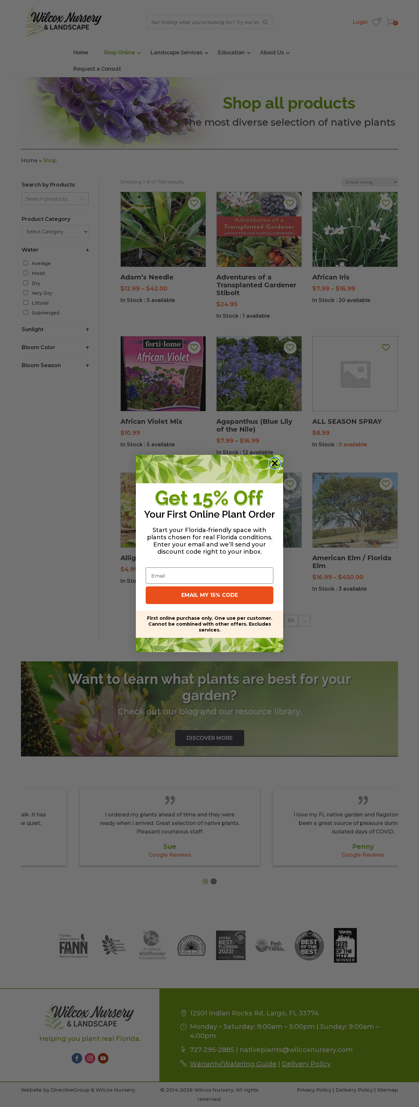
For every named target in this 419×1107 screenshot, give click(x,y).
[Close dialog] (275, 463)
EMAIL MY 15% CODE (209, 595)
